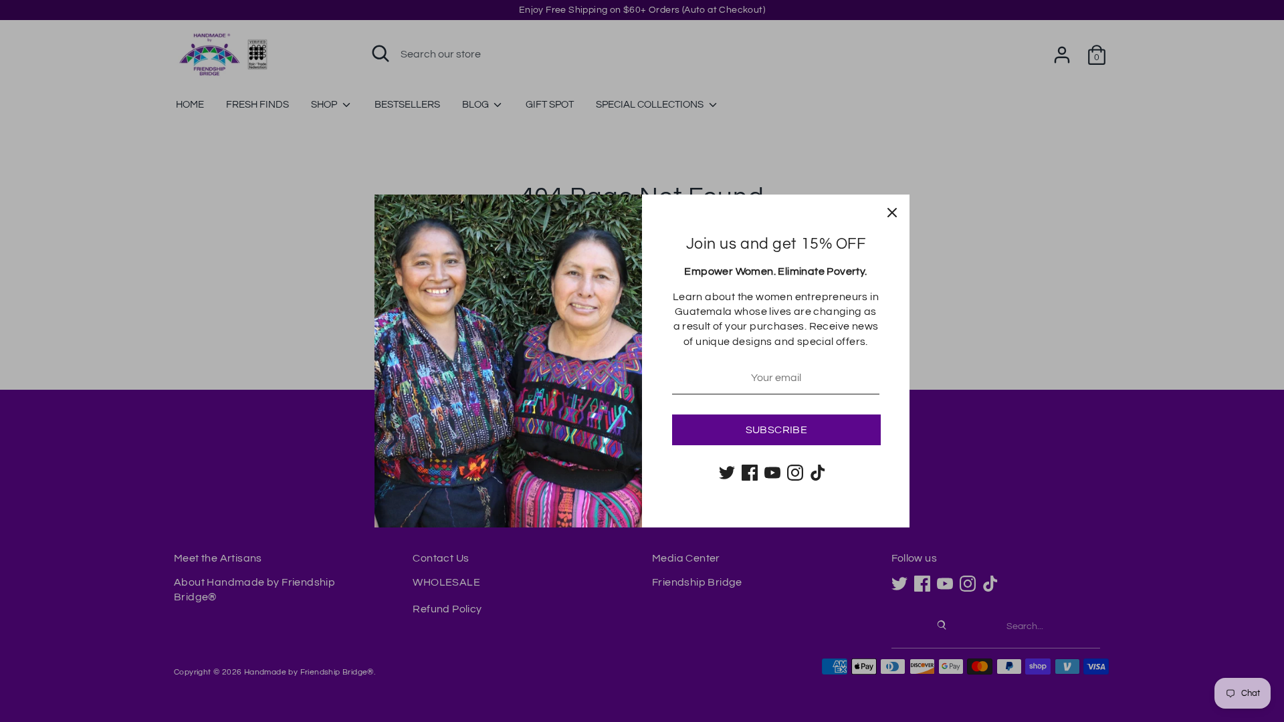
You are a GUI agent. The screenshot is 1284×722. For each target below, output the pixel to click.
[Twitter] (727, 473)
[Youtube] (772, 473)
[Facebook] (750, 473)
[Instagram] (795, 473)
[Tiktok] (818, 473)
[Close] (892, 212)
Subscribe (777, 430)
